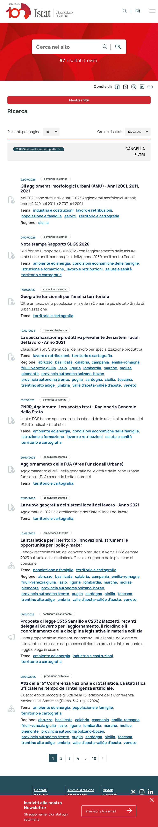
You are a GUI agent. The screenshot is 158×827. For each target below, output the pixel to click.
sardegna (93, 379)
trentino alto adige (38, 385)
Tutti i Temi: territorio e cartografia (36, 149)
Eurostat (110, 795)
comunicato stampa (55, 179)
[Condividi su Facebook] (116, 86)
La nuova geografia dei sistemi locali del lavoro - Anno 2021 (80, 505)
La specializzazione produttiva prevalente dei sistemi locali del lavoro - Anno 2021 (80, 340)
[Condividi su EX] (124, 86)
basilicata (63, 362)
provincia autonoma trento (45, 379)
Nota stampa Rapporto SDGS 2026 (55, 244)
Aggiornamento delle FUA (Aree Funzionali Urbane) (72, 464)
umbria (63, 385)
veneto (130, 385)
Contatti (40, 790)
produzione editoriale (56, 533)
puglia (77, 379)
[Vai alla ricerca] (105, 47)
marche (110, 367)
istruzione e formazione (42, 268)
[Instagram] (142, 793)
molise (126, 367)
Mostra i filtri (79, 100)
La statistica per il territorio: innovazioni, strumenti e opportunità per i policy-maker (74, 542)
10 (94, 758)
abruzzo (45, 362)
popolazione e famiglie (41, 215)
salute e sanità (118, 268)
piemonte (30, 373)
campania (100, 362)
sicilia (43, 222)
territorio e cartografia (99, 215)
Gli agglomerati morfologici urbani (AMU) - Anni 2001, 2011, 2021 (80, 188)
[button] (124, 11)
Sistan (108, 790)
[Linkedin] (150, 793)
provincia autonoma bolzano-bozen (72, 373)
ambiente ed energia (51, 263)
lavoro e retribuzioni (94, 210)
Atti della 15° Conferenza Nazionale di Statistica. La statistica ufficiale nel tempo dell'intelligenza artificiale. (83, 685)
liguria (75, 367)
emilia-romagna (125, 362)
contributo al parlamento (57, 614)
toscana (125, 379)
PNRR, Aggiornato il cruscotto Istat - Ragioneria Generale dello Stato (78, 409)
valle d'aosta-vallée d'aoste (96, 385)
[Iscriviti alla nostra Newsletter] (129, 811)
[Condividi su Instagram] (133, 86)
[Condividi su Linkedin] (141, 86)
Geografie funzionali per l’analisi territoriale (65, 296)
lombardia (92, 367)
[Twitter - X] (133, 793)
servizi (70, 215)
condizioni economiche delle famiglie (106, 263)
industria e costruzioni (53, 210)
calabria (82, 362)
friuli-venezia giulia (38, 367)
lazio (62, 367)
